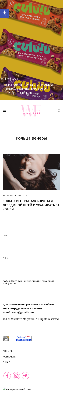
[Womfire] (31, 110)
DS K (5, 258)
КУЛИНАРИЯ (11, 79)
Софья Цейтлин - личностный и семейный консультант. (28, 282)
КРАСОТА (22, 195)
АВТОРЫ (8, 350)
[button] (4, 13)
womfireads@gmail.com (18, 312)
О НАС (6, 362)
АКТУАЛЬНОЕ (9, 195)
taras (6, 235)
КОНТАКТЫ (9, 356)
